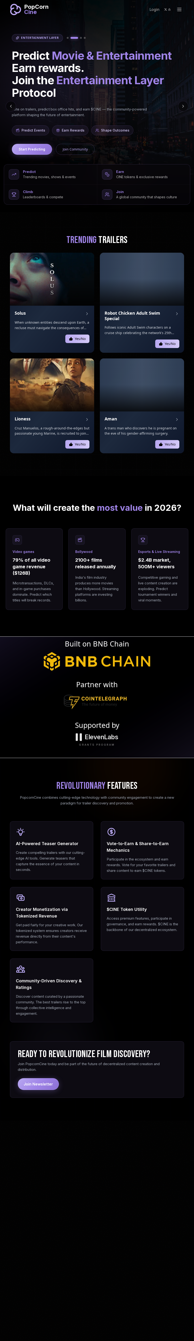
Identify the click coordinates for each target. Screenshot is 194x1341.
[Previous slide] (11, 106)
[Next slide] (183, 106)
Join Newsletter (38, 1084)
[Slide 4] (85, 38)
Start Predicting (32, 149)
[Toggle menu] (179, 9)
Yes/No (80, 338)
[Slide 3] (78, 38)
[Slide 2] (71, 38)
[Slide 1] (68, 38)
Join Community (75, 149)
